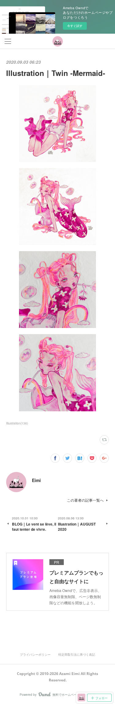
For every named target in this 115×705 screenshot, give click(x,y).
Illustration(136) (17, 423)
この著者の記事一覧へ (85, 500)
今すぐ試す (74, 26)
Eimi (36, 480)
